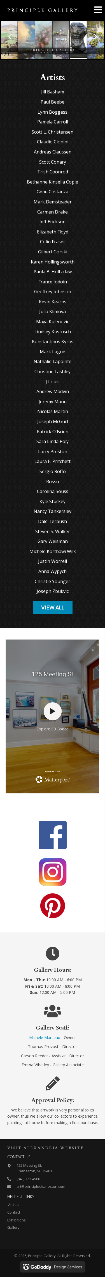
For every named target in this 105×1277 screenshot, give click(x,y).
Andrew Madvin (52, 391)
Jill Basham (52, 92)
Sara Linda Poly (52, 441)
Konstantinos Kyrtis (52, 341)
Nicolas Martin (52, 411)
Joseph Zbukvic (53, 591)
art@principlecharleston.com (41, 1186)
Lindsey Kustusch (52, 332)
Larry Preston (52, 451)
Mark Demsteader (53, 202)
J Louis (53, 382)
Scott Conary (52, 162)
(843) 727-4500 (28, 1178)
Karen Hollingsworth (52, 262)
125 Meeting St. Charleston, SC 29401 (34, 1168)
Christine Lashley (52, 371)
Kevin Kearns (52, 302)
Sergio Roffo (52, 471)
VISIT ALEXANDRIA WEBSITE (45, 1147)
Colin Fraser (52, 242)
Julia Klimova (52, 311)
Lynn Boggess (52, 112)
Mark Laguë (52, 352)
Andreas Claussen (52, 152)
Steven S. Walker (52, 531)
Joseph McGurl (52, 421)
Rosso (52, 481)
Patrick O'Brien (52, 431)
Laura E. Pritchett (52, 461)
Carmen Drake (52, 212)
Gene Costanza (52, 192)
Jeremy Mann (53, 401)
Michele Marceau (44, 1037)
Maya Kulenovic (52, 321)
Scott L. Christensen (52, 132)
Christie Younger (52, 581)
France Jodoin (52, 282)
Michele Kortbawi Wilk (52, 551)
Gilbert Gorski (52, 252)
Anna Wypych (52, 571)
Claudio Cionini (52, 142)
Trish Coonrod (52, 172)
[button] (10, 37)
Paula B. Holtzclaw (53, 272)
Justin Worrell (52, 561)
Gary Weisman (53, 541)
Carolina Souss (52, 491)
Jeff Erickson (52, 222)
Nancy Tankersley (52, 511)
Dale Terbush (52, 521)
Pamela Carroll (52, 122)
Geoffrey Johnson (52, 291)
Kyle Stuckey (52, 501)
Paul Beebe (52, 102)
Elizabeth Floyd (52, 232)
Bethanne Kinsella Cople (52, 182)
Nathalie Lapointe (52, 361)
